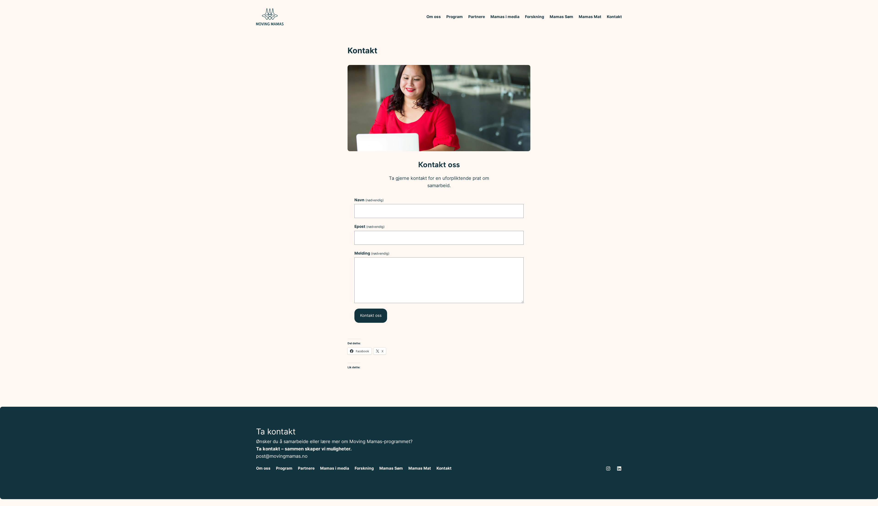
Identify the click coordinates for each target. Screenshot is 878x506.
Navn (369, 200)
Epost (369, 226)
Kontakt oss (371, 315)
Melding (371, 253)
